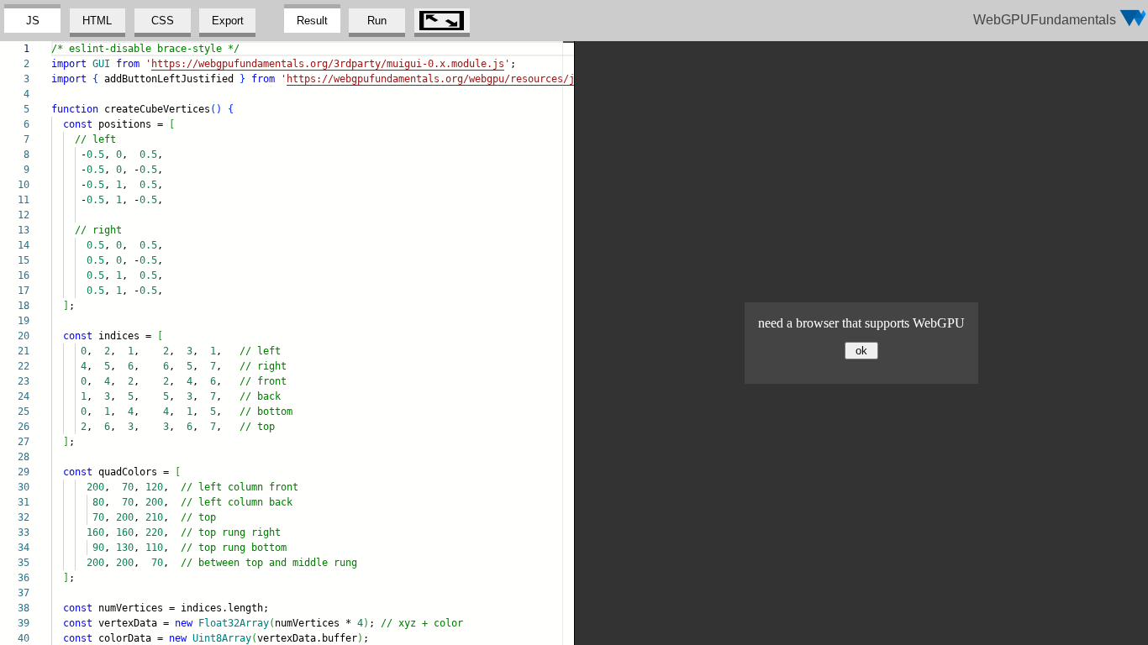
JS (32, 20)
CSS (162, 20)
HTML (97, 20)
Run (377, 20)
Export (228, 20)
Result (312, 20)
